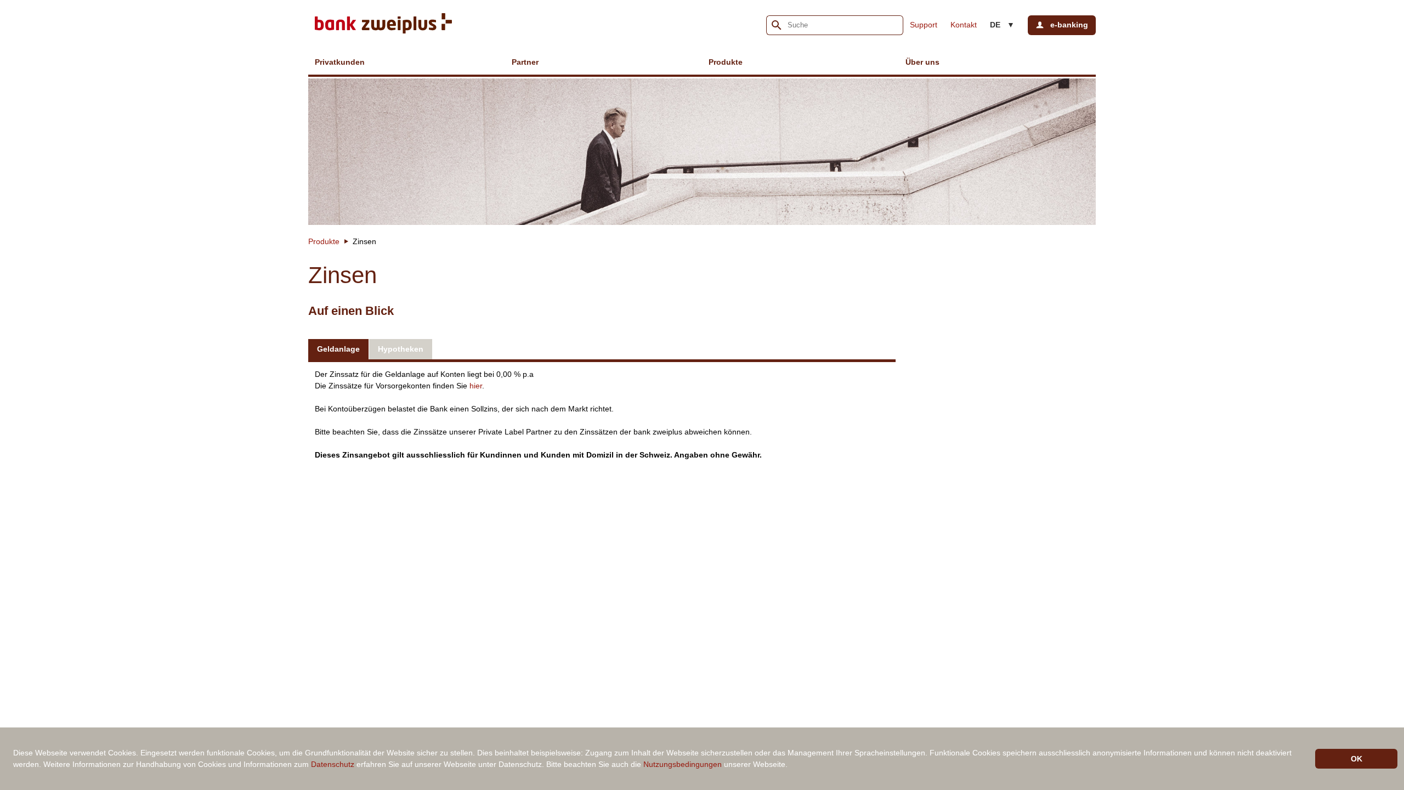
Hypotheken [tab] (400, 349)
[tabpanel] (602, 413)
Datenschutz (332, 764)
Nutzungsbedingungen (682, 764)
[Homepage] (383, 25)
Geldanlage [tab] (338, 349)
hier (475, 385)
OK (1356, 758)
